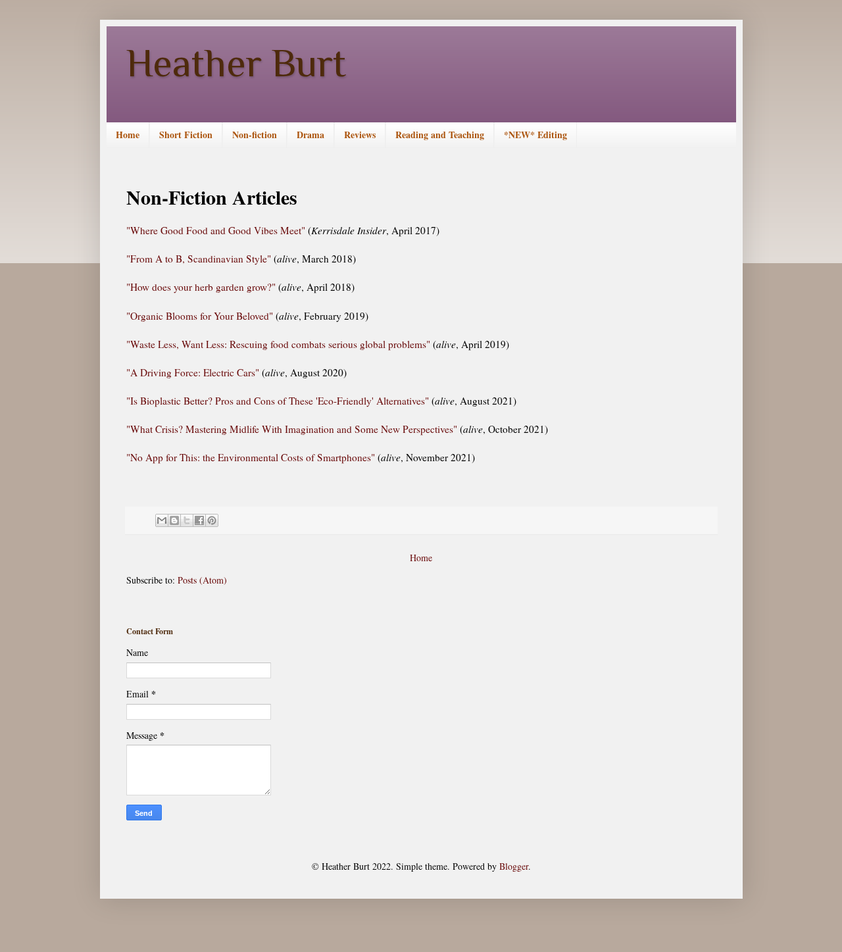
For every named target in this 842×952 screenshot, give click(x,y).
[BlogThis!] (174, 520)
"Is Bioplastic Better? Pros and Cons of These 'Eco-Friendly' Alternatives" (277, 400)
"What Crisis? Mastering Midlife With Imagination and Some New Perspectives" (291, 429)
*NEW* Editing (535, 134)
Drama (310, 134)
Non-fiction (254, 134)
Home (127, 134)
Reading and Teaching (439, 134)
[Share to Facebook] (199, 520)
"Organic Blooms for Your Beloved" (199, 315)
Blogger (513, 866)
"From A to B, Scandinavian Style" (200, 258)
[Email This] (161, 520)
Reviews (360, 134)
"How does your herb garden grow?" (201, 286)
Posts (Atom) (202, 580)
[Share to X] (186, 520)
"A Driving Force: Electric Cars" (192, 372)
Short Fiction (185, 134)
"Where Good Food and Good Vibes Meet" (215, 230)
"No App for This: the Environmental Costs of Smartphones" (252, 457)
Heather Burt (236, 63)
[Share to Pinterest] (211, 520)
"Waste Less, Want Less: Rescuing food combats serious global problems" (278, 344)
